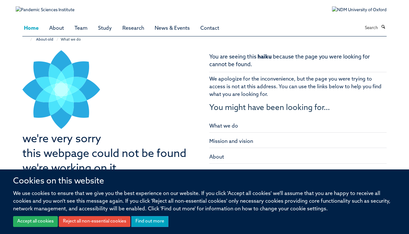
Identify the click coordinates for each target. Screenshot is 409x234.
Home (31, 28)
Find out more (149, 221)
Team (81, 28)
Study (105, 28)
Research (133, 28)
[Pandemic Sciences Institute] (48, 7)
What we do (223, 126)
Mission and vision (231, 141)
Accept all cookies (35, 221)
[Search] (383, 27)
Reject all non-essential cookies (94, 221)
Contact (209, 28)
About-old (44, 40)
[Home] (28, 39)
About (56, 28)
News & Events (172, 28)
